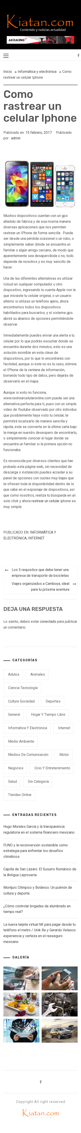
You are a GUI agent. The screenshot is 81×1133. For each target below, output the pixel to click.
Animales (37, 674)
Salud (12, 781)
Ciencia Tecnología (23, 688)
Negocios (15, 768)
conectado (48, 621)
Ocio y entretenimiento (52, 768)
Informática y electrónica (27, 728)
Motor (64, 754)
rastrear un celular (45, 501)
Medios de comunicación (28, 754)
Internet (36, 538)
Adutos (13, 674)
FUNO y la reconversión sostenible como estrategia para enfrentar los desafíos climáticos (35, 851)
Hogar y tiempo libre (48, 714)
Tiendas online (20, 795)
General (14, 714)
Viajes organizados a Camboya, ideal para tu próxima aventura (40, 587)
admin (15, 138)
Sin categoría (38, 781)
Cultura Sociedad (21, 701)
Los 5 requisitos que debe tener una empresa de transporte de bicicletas (40, 573)
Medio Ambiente (21, 741)
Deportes (53, 701)
